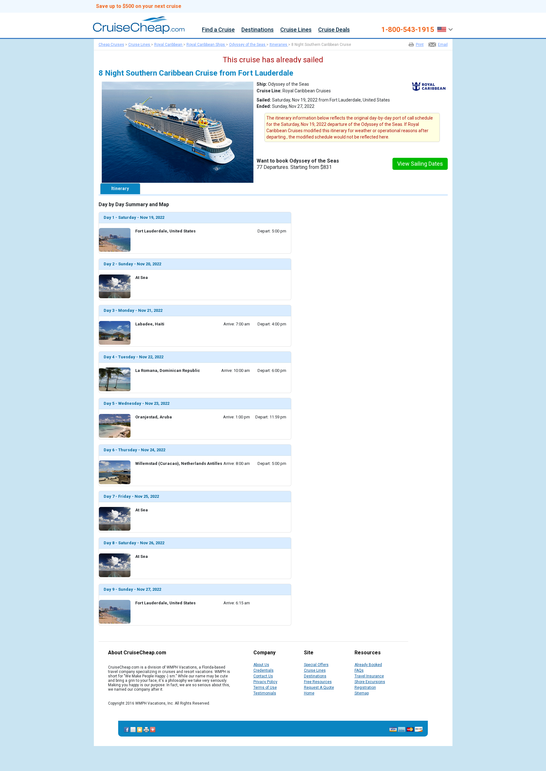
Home (309, 693)
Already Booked (368, 665)
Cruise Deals (334, 30)
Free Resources (318, 682)
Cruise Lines (296, 30)
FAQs (359, 670)
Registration (365, 687)
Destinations (257, 30)
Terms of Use (265, 687)
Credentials (263, 670)
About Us (261, 665)
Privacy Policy (265, 682)
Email (443, 44)
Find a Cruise (218, 30)
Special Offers (316, 665)
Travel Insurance (369, 676)
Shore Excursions (370, 682)
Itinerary (120, 188)
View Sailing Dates (420, 163)
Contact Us (263, 676)
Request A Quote (319, 687)
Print (420, 44)
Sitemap (362, 693)
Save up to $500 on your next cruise (138, 6)
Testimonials (264, 693)
